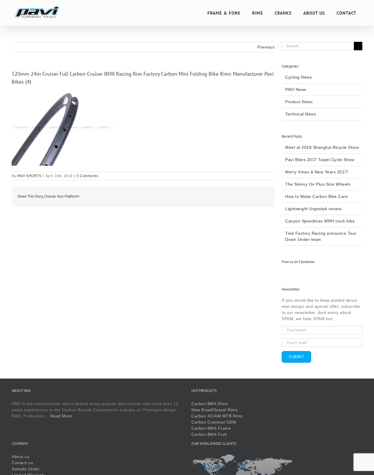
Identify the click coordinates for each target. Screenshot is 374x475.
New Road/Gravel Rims (214, 409)
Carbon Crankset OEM (213, 422)
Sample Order (25, 469)
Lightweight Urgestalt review (313, 208)
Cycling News (298, 77)
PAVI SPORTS (29, 176)
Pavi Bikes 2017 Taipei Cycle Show (319, 159)
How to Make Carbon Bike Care (316, 196)
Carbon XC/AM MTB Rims (217, 416)
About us (20, 456)
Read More (61, 416)
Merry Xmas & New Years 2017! (316, 172)
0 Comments (87, 176)
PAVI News (296, 89)
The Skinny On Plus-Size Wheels (317, 184)
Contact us (22, 462)
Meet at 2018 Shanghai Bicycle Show (322, 147)
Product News (299, 101)
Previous (266, 47)
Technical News (300, 114)
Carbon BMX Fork (209, 434)
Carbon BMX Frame (211, 428)
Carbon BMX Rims (209, 403)
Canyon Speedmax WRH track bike (320, 221)
